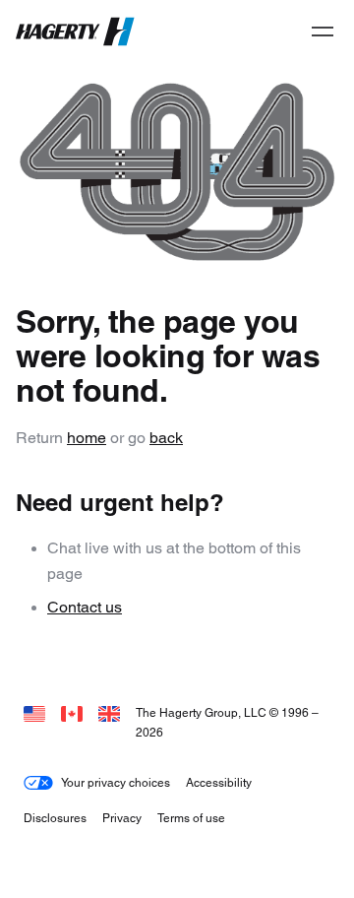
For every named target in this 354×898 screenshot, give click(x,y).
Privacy (122, 817)
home (86, 437)
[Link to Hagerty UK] (109, 712)
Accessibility (219, 782)
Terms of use (191, 817)
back (166, 437)
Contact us (84, 607)
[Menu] (322, 31)
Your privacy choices (115, 782)
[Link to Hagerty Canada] (72, 712)
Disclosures (55, 817)
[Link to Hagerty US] (34, 712)
